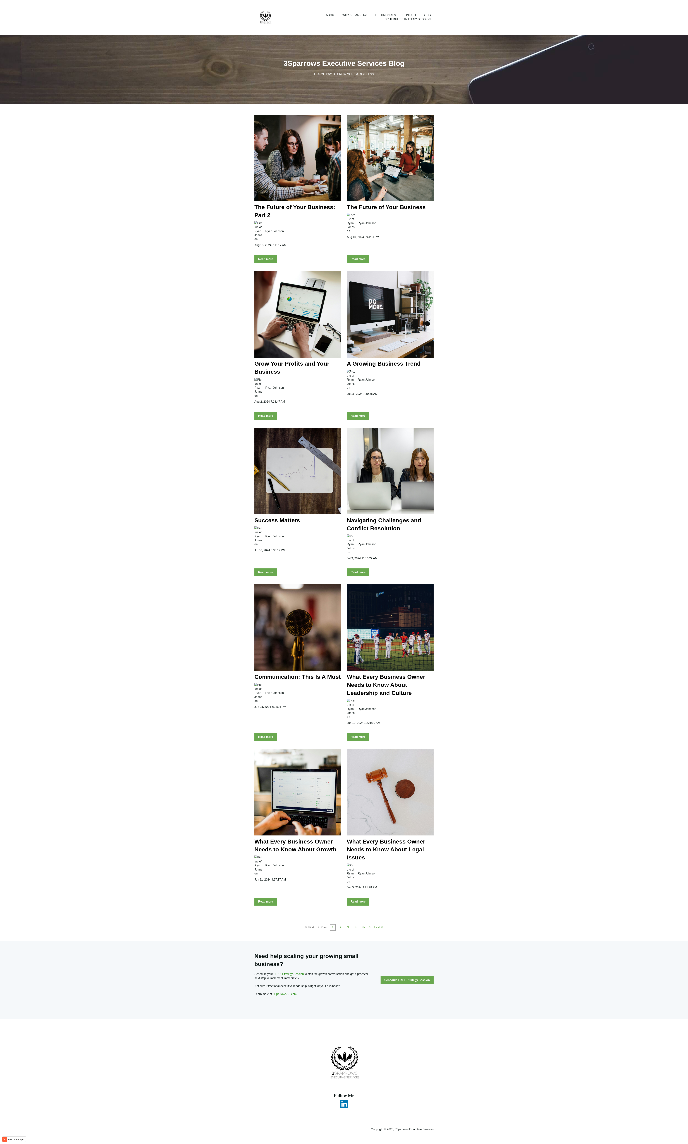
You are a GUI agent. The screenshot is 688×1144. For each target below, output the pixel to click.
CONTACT (409, 15)
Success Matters (277, 520)
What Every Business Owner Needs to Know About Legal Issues (386, 849)
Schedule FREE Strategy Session (407, 980)
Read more (265, 259)
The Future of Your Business (386, 207)
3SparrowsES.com (285, 994)
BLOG (427, 15)
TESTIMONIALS (385, 15)
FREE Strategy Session (289, 974)
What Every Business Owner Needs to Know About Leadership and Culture (386, 685)
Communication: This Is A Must (297, 677)
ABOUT (331, 15)
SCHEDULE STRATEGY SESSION (408, 19)
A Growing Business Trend (384, 363)
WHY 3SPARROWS (355, 15)
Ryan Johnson (274, 231)
